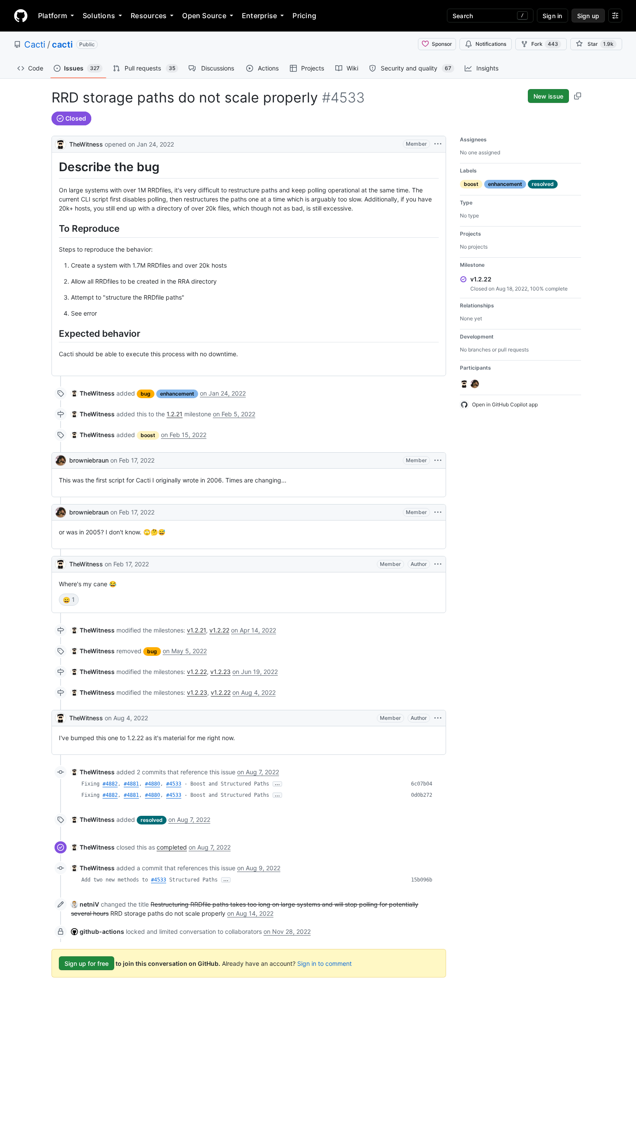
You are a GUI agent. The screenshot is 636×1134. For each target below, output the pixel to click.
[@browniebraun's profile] (60, 460)
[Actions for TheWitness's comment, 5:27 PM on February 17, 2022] (438, 564)
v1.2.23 (220, 671)
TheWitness (86, 144)
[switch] (69, 600)
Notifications (490, 44)
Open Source (204, 15)
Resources (149, 15)
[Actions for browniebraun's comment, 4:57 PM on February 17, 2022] (438, 460)
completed (172, 847)
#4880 (152, 784)
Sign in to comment (324, 963)
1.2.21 (175, 414)
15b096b (421, 880)
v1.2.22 (219, 630)
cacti (62, 44)
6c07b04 (421, 784)
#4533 (173, 784)
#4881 (131, 784)
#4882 (110, 784)
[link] (93, 393)
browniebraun (89, 460)
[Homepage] (21, 15)
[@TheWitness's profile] (60, 143)
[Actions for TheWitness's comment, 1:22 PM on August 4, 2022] (438, 718)
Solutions (99, 15)
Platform (52, 15)
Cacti (34, 44)
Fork (544, 44)
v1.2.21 (196, 630)
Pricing (304, 15)
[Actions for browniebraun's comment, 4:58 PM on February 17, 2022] (438, 512)
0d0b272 (421, 795)
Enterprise (259, 15)
